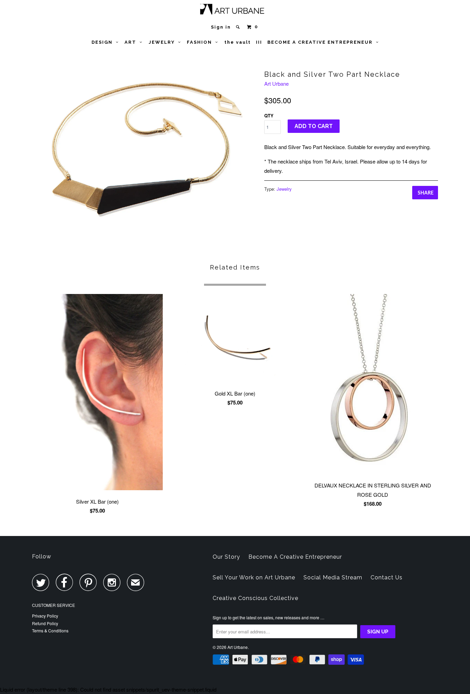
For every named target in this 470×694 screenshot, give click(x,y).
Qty (269, 115)
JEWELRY (163, 42)
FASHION (201, 42)
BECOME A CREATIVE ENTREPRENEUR (321, 42)
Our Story (226, 557)
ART (132, 42)
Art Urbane (276, 83)
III (259, 42)
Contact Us (387, 577)
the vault (237, 42)
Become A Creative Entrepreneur (295, 557)
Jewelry (284, 189)
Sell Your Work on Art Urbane (254, 577)
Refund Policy (45, 623)
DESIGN (104, 42)
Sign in (221, 27)
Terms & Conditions (50, 630)
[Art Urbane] (235, 10)
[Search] (239, 27)
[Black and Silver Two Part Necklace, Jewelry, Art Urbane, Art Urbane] (144, 148)
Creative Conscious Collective (255, 598)
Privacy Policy (45, 616)
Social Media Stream (332, 577)
